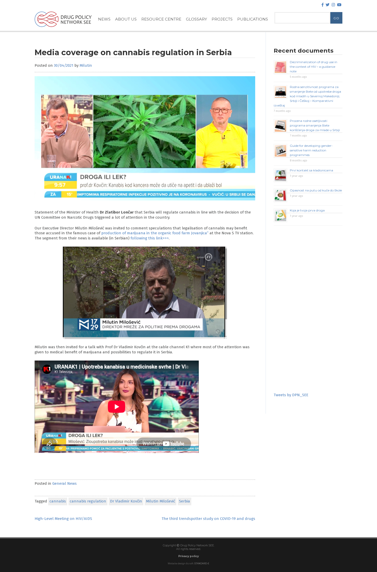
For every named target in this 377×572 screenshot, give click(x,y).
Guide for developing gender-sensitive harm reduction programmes (311, 150)
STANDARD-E (201, 563)
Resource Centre (161, 19)
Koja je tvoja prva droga (307, 210)
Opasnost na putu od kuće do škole (316, 190)
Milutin (86, 65)
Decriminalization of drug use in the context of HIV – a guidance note (313, 66)
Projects (222, 19)
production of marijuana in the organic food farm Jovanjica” (155, 233)
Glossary (196, 19)
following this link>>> (150, 238)
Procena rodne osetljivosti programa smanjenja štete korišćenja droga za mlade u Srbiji (315, 125)
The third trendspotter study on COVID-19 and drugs (208, 518)
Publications (252, 19)
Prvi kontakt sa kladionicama (311, 170)
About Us (126, 19)
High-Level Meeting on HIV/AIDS (63, 518)
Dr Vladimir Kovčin (126, 501)
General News (64, 483)
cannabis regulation (88, 501)
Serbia (184, 501)
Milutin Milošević (160, 501)
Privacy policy (188, 556)
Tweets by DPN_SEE (291, 395)
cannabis (57, 501)
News (104, 19)
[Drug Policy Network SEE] (63, 28)
